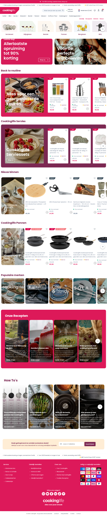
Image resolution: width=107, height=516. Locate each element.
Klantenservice (10, 468)
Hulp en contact (70, 10)
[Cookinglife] (9, 10)
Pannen (37, 16)
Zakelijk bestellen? (37, 478)
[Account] (98, 10)
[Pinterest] (63, 493)
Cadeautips (9, 481)
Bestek (30, 16)
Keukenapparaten (74, 16)
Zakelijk (81, 19)
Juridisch (56, 513)
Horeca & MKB (35, 472)
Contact (78, 513)
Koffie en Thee (52, 16)
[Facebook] (51, 493)
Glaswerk (23, 16)
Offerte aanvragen (37, 475)
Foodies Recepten (62, 478)
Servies (15, 16)
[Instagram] (43, 493)
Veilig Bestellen (64, 513)
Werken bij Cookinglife (64, 475)
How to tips (9, 475)
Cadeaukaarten (10, 478)
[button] (102, 29)
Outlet (4, 16)
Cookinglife (33, 513)
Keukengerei (63, 16)
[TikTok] (59, 493)
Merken (95, 19)
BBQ (10, 16)
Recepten (89, 19)
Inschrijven (90, 444)
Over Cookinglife (62, 468)
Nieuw (102, 19)
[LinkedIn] (55, 493)
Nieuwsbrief (60, 472)
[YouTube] (47, 493)
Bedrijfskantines (36, 468)
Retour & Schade (10, 472)
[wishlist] (95, 10)
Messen (43, 16)
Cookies (72, 513)
